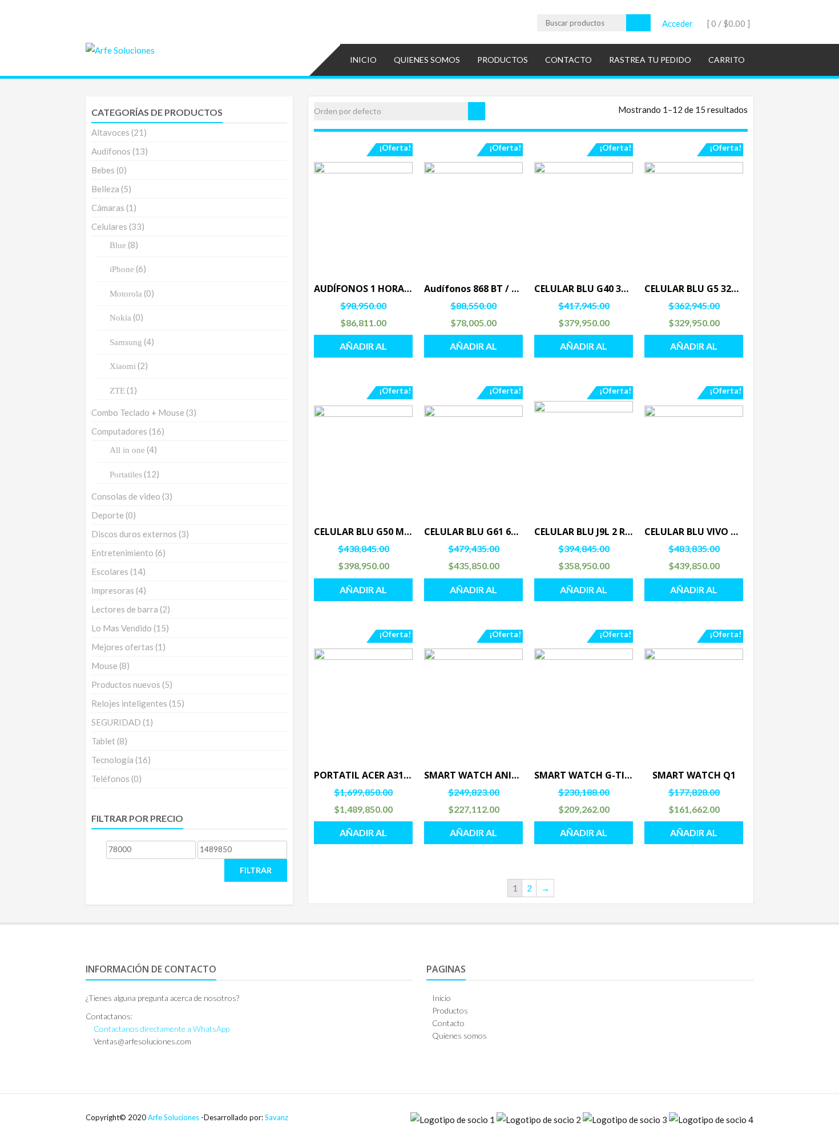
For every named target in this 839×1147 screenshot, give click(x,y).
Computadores (119, 431)
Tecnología (112, 760)
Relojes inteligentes (129, 703)
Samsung (126, 342)
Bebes (103, 170)
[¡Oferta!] (363, 211)
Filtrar (256, 870)
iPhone (122, 269)
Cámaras (107, 207)
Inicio (363, 59)
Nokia (120, 317)
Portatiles (126, 474)
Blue (118, 245)
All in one (127, 450)
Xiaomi (123, 366)
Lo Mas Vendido (121, 628)
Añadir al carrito (363, 349)
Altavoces (110, 132)
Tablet (103, 741)
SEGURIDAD (116, 722)
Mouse (104, 665)
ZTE (117, 390)
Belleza (105, 189)
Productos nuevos (125, 684)
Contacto (568, 59)
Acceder (677, 23)
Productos (502, 59)
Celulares (109, 226)
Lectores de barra (124, 609)
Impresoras (112, 590)
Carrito (726, 59)
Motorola (126, 293)
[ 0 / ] (727, 23)
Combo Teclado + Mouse (137, 412)
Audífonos (111, 151)
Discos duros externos (134, 534)
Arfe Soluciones (173, 1117)
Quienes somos (427, 59)
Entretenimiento (122, 553)
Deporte (107, 515)
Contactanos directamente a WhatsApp (161, 1028)
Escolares (109, 571)
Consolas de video (125, 496)
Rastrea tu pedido (650, 59)
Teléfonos (110, 778)
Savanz (276, 1117)
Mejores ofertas (122, 647)
